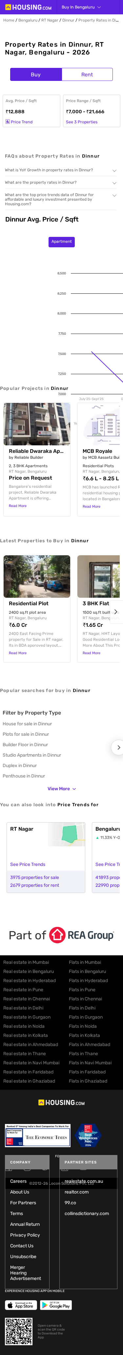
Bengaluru (27, 20)
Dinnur (68, 20)
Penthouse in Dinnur (24, 776)
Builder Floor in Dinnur (25, 744)
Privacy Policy (25, 1235)
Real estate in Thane (24, 1053)
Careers (18, 1181)
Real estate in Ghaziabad (29, 1081)
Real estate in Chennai (26, 999)
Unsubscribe (23, 1256)
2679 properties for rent (34, 885)
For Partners (23, 1203)
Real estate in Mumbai (26, 962)
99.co (70, 1203)
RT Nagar (49, 20)
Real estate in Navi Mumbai (31, 1063)
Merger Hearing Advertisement (25, 1273)
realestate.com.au (84, 1181)
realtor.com (77, 1192)
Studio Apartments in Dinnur (32, 755)
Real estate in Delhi (23, 1008)
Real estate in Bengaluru (28, 971)
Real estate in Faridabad (28, 1072)
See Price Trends (27, 864)
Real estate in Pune (23, 990)
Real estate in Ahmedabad (30, 1044)
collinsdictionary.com (87, 1213)
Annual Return (25, 1224)
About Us (19, 1192)
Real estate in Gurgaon (27, 1017)
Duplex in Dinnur (20, 765)
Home (8, 20)
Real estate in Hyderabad (29, 980)
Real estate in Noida (24, 1026)
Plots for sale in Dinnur (26, 734)
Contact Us (21, 1246)
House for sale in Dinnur (27, 724)
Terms (16, 1213)
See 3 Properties (81, 121)
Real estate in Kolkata (25, 1035)
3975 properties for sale (34, 877)
